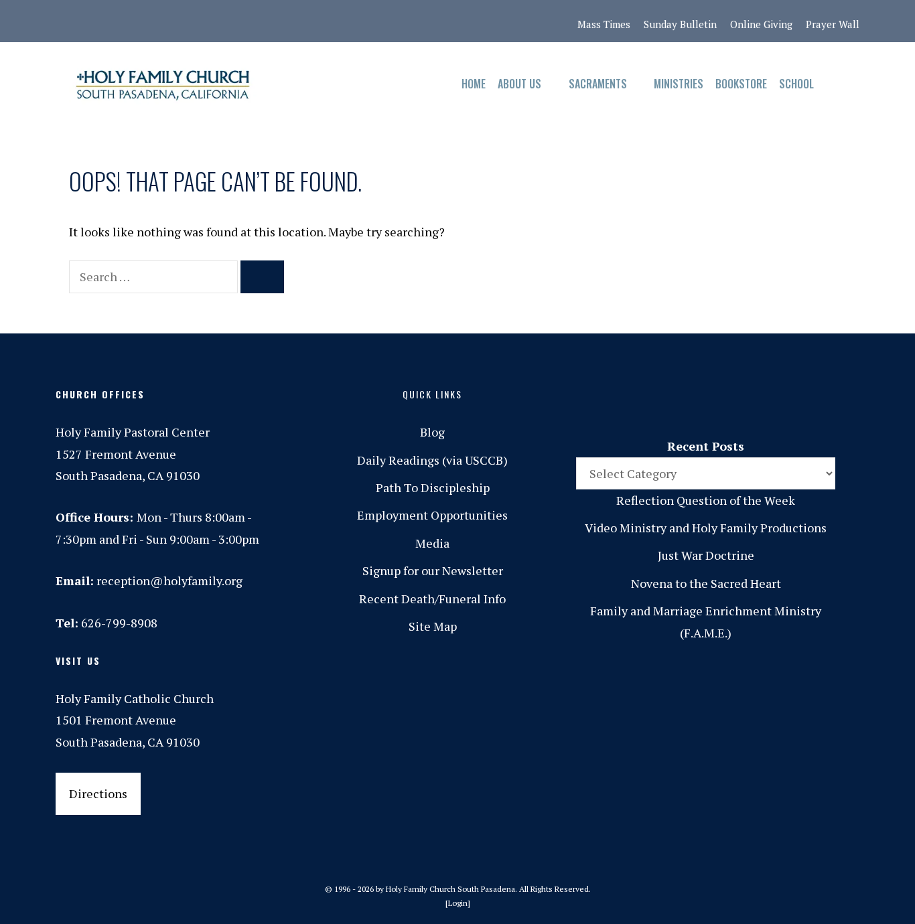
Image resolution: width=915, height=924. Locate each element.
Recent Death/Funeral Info (432, 599)
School (796, 84)
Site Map (433, 626)
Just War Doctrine (706, 555)
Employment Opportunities (432, 515)
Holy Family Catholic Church (135, 698)
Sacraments (598, 84)
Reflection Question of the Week (705, 500)
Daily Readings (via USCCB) (432, 460)
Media (432, 543)
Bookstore (741, 84)
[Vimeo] (207, 21)
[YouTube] (235, 21)
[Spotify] (179, 21)
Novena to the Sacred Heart (706, 583)
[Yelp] (264, 21)
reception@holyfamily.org (169, 580)
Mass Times (603, 24)
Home (474, 84)
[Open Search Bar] (833, 84)
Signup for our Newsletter (432, 570)
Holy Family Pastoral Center (133, 432)
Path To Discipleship (433, 487)
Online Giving (761, 24)
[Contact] (67, 21)
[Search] (262, 276)
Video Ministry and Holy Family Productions (706, 528)
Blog (432, 432)
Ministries (678, 84)
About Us (519, 84)
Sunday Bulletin (680, 24)
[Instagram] (123, 21)
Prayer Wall (832, 24)
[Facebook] (95, 21)
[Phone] (151, 21)
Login (458, 903)
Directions (98, 793)
